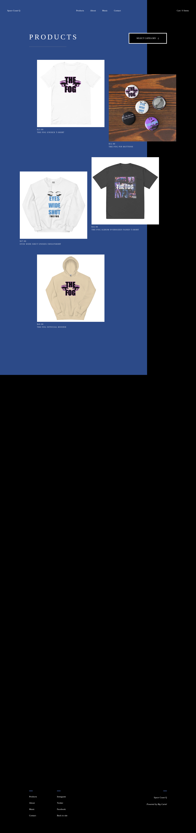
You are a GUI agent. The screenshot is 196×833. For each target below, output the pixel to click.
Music (105, 10)
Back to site (62, 815)
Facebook (61, 809)
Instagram (61, 796)
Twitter (60, 803)
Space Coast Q (13, 10)
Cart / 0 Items (183, 10)
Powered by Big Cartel (157, 804)
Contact (117, 10)
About (93, 10)
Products (80, 10)
